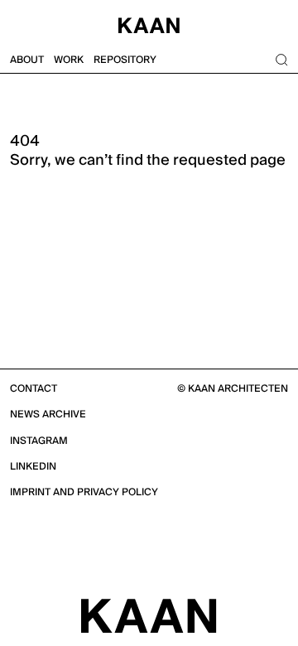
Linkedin (33, 466)
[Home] (149, 23)
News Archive (48, 414)
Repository (125, 60)
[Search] (281, 60)
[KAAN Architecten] (149, 615)
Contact (33, 389)
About (27, 60)
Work (69, 60)
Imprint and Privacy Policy (84, 492)
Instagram (39, 441)
